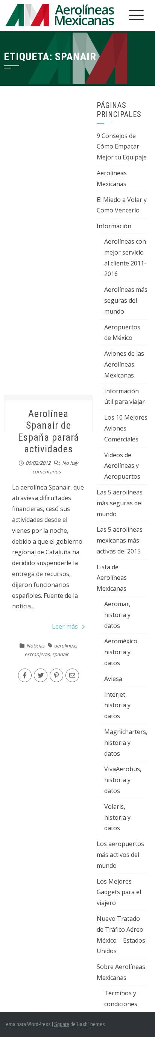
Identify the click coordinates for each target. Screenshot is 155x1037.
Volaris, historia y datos (117, 817)
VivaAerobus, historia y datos (122, 780)
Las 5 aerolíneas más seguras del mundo (120, 503)
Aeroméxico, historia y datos (121, 652)
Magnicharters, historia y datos (125, 743)
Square (61, 1024)
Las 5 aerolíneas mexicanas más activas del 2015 (120, 540)
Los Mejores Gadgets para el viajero (119, 892)
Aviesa (113, 679)
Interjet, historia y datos (117, 705)
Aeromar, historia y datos (117, 615)
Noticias (35, 645)
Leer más (65, 626)
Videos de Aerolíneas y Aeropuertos (122, 466)
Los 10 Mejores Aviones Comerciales (125, 428)
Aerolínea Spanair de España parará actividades (48, 431)
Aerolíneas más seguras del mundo (125, 300)
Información (114, 226)
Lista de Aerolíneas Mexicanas (112, 578)
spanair (60, 654)
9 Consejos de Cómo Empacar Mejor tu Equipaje (122, 147)
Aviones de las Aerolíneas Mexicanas (124, 364)
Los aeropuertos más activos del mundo (120, 855)
